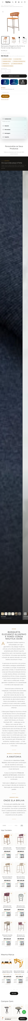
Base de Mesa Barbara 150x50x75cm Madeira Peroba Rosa (19, 971)
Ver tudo (14, 993)
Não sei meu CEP (5, 99)
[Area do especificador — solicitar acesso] (15, 2)
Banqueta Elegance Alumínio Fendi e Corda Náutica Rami (7, 877)
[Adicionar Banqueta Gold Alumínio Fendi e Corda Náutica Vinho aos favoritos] (11, 893)
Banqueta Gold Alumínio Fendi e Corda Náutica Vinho (7, 906)
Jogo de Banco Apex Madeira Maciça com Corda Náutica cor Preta (7, 971)
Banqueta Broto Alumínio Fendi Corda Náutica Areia (21, 877)
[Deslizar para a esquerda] (11, 989)
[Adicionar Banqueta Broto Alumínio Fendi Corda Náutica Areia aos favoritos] (24, 864)
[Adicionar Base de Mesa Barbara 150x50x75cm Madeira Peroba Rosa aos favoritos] (21, 960)
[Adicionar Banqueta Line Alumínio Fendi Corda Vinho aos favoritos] (24, 922)
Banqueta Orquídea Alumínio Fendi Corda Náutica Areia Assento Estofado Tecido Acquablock (7, 935)
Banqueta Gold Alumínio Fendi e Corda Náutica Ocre (7, 848)
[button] (2, 2)
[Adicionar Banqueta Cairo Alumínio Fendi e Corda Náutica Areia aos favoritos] (24, 893)
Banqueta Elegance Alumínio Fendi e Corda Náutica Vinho (20, 848)
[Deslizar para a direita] (16, 989)
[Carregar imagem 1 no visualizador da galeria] (5, 40)
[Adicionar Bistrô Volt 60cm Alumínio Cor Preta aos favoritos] (9, 1006)
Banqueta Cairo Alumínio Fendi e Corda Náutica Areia (21, 906)
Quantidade (4, 68)
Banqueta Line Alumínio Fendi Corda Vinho (21, 935)
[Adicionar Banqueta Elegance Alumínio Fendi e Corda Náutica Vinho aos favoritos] (24, 835)
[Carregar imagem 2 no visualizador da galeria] (14, 40)
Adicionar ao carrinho (23, 1018)
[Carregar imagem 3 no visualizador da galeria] (23, 40)
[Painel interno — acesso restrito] (18, 2)
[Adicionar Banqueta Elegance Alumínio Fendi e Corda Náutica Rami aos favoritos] (11, 864)
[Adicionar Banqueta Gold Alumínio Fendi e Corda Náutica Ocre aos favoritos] (11, 835)
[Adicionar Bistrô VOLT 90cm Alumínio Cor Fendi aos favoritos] (21, 1006)
